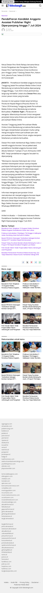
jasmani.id (5, 438)
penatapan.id (6, 454)
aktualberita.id (6, 531)
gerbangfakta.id (7, 550)
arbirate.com (6, 466)
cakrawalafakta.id (7, 533)
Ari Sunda (8, 29)
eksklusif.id (5, 443)
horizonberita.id (7, 540)
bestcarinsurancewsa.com (10, 486)
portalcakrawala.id (8, 543)
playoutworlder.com (8, 468)
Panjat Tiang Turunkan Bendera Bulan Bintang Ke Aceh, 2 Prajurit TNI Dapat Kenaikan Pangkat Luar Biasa (21, 244)
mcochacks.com (7, 493)
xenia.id (4, 447)
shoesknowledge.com (9, 502)
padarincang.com (7, 429)
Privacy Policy (24, 582)
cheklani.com (6, 479)
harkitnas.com (6, 569)
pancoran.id (5, 436)
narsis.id (4, 555)
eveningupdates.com (9, 490)
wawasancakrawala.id (9, 529)
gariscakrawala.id (7, 511)
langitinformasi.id (7, 524)
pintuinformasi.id (7, 536)
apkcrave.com (6, 483)
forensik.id (5, 559)
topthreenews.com (8, 459)
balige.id (4, 457)
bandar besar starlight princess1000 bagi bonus (17, 412)
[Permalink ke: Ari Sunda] (3, 30)
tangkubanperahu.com (9, 571)
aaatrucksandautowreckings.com (13, 461)
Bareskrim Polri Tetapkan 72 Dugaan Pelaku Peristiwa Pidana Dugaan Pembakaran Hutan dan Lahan (20, 229)
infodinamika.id (7, 552)
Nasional (4, 16)
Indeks (6, 582)
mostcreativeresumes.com (11, 495)
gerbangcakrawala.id (8, 514)
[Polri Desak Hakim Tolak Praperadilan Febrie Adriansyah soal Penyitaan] (11, 318)
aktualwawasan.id (7, 548)
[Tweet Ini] (27, 262)
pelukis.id (5, 433)
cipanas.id (5, 440)
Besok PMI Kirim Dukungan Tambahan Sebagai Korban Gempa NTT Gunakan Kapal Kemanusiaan (21, 239)
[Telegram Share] (35, 262)
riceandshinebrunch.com (10, 500)
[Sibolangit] (15, 5)
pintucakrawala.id (7, 526)
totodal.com (6, 481)
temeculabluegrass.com (10, 474)
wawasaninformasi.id (9, 538)
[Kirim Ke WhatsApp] (39, 262)
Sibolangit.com (28, 588)
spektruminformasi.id (9, 545)
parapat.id (5, 452)
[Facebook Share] (23, 262)
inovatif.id (5, 445)
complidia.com (6, 488)
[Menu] (3, 5)
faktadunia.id (6, 507)
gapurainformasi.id (8, 509)
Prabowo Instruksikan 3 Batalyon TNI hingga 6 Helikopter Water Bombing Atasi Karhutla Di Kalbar (21, 234)
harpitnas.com (6, 566)
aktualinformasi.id (7, 504)
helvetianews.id (7, 516)
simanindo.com (7, 426)
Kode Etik (14, 582)
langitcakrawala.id (7, 518)
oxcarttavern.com (7, 497)
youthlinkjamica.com (8, 464)
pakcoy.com (6, 564)
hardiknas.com (6, 562)
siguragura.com (7, 424)
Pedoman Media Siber (21, 585)
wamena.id (5, 450)
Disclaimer (35, 582)
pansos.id (5, 557)
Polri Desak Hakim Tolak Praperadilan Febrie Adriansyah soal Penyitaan (21, 249)
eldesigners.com (7, 476)
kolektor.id (5, 431)
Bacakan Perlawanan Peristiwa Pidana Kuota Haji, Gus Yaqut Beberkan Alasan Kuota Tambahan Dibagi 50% (20, 254)
